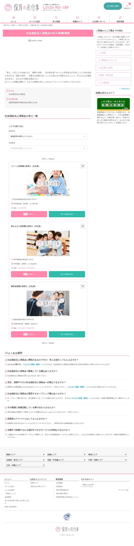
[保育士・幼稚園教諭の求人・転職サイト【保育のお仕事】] (22, 7)
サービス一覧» (123, 490)
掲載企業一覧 (35, 25)
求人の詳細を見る (67, 214)
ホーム (7, 483)
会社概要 (59, 483)
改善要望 (8, 497)
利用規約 (59, 486)
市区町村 (12, 143)
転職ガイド (34, 483)
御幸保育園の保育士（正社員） (24, 286)
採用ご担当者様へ (11, 507)
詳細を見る (125, 89)
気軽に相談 (114, 6)
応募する (29, 214)
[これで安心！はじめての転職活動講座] (113, 104)
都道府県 (12, 131)
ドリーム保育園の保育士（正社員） (25, 166)
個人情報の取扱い (62, 493)
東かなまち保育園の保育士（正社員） (26, 226)
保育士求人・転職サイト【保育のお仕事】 (16, 25)
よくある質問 (9, 490)
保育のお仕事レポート (38, 486)
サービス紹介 (9, 486)
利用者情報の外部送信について (67, 497)
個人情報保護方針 (62, 490)
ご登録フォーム (10, 493)
